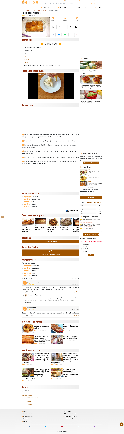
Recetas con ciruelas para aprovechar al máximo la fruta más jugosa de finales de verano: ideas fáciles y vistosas (35, 358)
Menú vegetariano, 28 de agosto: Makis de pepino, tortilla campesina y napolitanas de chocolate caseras (36, 373)
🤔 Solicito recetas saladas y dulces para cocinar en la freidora (90, 224)
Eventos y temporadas (33, 397)
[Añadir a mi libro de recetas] (53, 27)
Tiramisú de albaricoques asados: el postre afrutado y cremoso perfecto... (95, 185)
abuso (77, 292)
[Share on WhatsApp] (65, 35)
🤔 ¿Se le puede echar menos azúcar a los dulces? (90, 220)
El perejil (85, 246)
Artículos (63, 7)
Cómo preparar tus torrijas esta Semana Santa (70, 326)
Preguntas (82, 7)
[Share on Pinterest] (76, 35)
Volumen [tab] (89, 202)
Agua (25, 53)
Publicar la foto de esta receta (51, 254)
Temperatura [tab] (97, 202)
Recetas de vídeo (27, 413)
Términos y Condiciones (70, 416)
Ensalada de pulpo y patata (93, 172)
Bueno (34, 202)
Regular (34, 206)
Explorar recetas (27, 395)
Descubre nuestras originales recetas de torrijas (41, 326)
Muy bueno (36, 199)
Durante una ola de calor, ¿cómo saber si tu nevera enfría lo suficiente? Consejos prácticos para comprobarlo (65, 358)
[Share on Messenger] (59, 35)
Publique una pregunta (92, 234)
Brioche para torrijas (39, 228)
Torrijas (26, 390)
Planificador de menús (90, 163)
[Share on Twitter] (70, 35)
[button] (24, 27)
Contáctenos (67, 411)
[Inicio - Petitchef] (23, 10)
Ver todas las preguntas (95, 231)
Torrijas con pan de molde (65, 228)
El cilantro (85, 251)
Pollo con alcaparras (93, 177)
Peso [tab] (83, 202)
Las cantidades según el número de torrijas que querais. (42, 65)
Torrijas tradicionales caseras (26, 229)
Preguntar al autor (51, 241)
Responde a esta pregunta (86, 222)
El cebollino (86, 249)
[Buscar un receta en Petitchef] (92, 3)
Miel (25, 56)
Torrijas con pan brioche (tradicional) (77, 229)
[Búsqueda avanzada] (95, 4)
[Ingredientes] (2, 217)
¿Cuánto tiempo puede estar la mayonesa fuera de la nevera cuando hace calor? (71, 372)
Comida (29, 401)
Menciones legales (69, 418)
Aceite (26, 62)
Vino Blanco (28, 50)
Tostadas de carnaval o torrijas (51, 229)
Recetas (45, 7)
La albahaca (86, 244)
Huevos (26, 59)
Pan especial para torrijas (32, 47)
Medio (34, 204)
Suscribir (91, 197)
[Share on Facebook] (53, 35)
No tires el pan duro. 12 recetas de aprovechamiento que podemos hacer (42, 339)
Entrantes (29, 404)
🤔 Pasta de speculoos (86, 228)
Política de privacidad (70, 413)
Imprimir (98, 189)
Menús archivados (88, 189)
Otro (98, 7)
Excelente (35, 197)
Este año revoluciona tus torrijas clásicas (70, 337)
